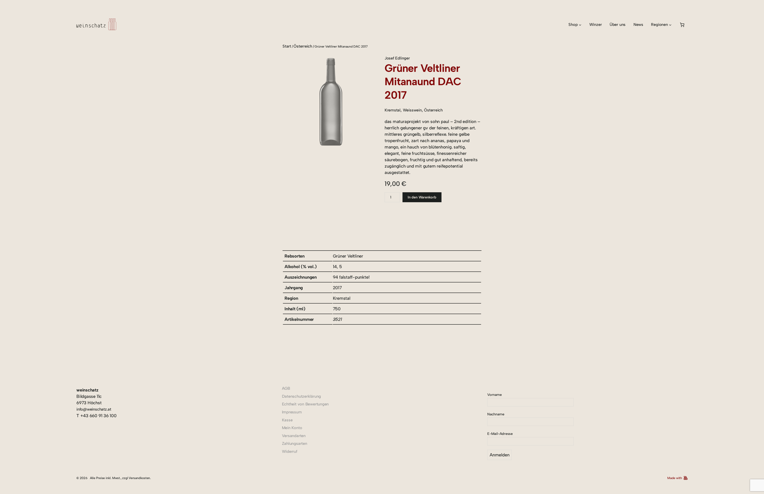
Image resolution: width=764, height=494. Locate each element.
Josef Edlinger (397, 58)
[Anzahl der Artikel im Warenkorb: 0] (682, 24)
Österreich (302, 46)
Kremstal (393, 110)
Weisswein (412, 110)
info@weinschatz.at (93, 409)
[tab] (286, 229)
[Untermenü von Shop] (580, 24)
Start (287, 46)
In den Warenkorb (422, 197)
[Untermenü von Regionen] (670, 24)
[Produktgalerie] (331, 103)
